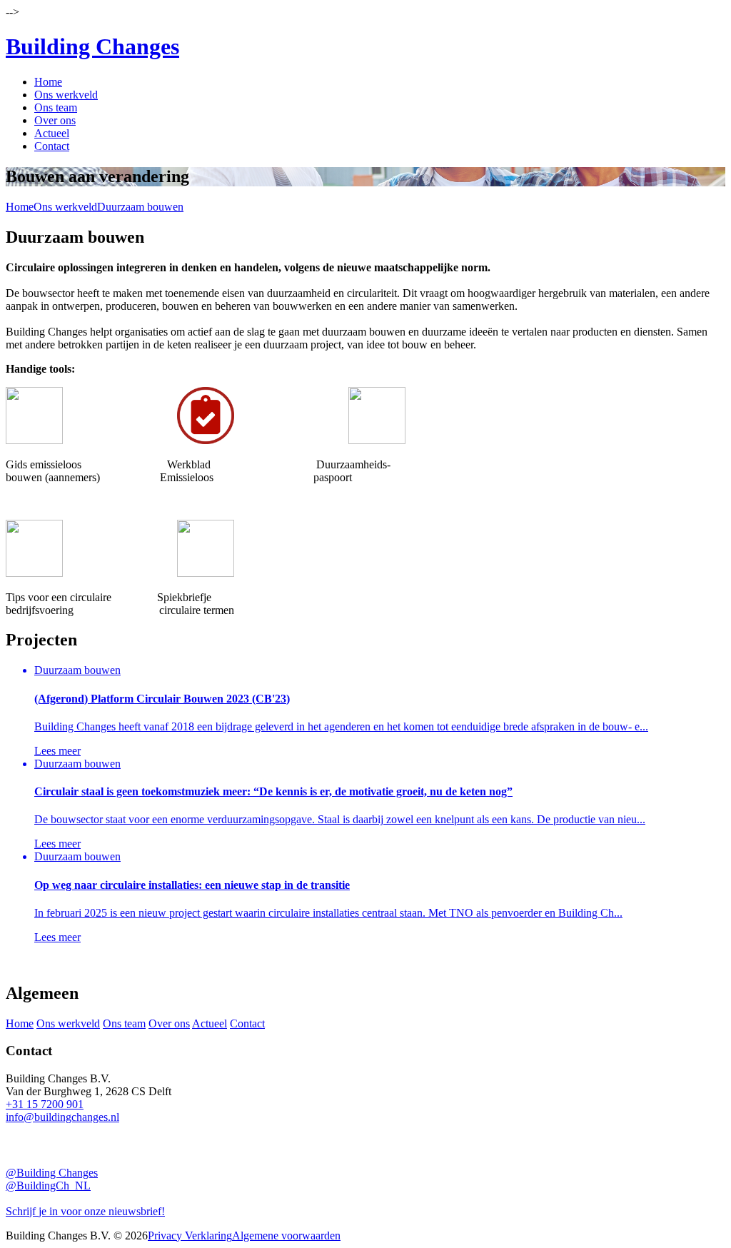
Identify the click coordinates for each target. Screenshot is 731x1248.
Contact (51, 146)
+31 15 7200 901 (45, 1104)
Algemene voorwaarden (286, 1235)
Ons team (55, 107)
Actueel (51, 133)
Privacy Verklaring (190, 1235)
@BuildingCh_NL (48, 1185)
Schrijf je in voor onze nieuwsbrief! (85, 1211)
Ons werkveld (66, 95)
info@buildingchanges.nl (62, 1117)
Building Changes (92, 46)
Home (48, 82)
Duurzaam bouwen (140, 207)
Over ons (55, 120)
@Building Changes (52, 1173)
